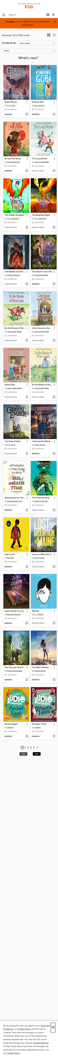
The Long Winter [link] (39, 159)
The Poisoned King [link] (40, 498)
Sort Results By (9, 43)
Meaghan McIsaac (14, 614)
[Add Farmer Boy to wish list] (26, 397)
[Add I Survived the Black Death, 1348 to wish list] (54, 454)
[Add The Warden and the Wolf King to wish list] (26, 284)
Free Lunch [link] (10, 554)
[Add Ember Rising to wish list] (26, 114)
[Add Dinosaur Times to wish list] (54, 736)
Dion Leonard (39, 105)
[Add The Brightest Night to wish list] (54, 227)
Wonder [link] (35, 611)
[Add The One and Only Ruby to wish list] (26, 680)
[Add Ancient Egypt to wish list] (26, 736)
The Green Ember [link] (13, 441)
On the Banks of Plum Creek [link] (42, 385)
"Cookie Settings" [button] (41, 1043)
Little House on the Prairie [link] (42, 328)
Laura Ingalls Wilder (41, 162)
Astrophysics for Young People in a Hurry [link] (15, 498)
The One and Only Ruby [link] (15, 667)
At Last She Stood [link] (13, 159)
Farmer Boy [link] (10, 385)
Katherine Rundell (41, 501)
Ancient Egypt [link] (11, 724)
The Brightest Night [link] (41, 215)
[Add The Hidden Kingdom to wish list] (26, 227)
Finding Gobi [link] (38, 102)
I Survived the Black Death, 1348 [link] (42, 441)
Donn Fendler (39, 558)
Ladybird (10, 727)
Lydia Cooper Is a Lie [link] (14, 611)
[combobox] (23, 15)
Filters (6, 51)
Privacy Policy (24, 1029)
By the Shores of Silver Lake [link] (15, 328)
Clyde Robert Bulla (41, 275)
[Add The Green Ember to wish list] (26, 454)
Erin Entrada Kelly (13, 162)
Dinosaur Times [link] (39, 724)
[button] (48, 35)
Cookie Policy (13, 1053)
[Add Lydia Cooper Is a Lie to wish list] (26, 623)
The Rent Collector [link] (40, 667)
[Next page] (37, 747)
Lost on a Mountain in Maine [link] (42, 554)
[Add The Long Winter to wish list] (54, 171)
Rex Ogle (10, 558)
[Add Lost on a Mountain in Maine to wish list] (54, 567)
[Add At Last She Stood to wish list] (26, 171)
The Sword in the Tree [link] (42, 272)
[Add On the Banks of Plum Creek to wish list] (54, 397)
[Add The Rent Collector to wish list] (54, 680)
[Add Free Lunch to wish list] (26, 567)
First (23, 754)
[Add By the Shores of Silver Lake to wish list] (26, 340)
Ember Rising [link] (11, 102)
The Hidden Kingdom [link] (14, 215)
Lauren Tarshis (39, 445)
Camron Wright (40, 671)
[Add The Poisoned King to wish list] (54, 510)
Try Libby (9, 21)
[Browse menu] (53, 15)
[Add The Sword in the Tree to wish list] (54, 284)
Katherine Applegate (14, 671)
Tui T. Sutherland (13, 218)
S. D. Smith (11, 105)
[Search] (4, 15)
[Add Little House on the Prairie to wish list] (54, 340)
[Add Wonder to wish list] (54, 623)
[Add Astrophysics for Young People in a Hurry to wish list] (26, 510)
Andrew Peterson (13, 275)
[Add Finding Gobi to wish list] (54, 114)
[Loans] (47, 15)
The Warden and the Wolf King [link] (15, 272)
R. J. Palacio (38, 614)
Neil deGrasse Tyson (14, 501)
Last (36, 754)
